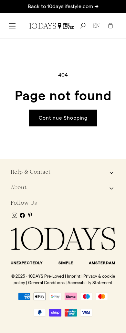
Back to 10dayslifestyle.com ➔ (63, 6)
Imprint (73, 276)
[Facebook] (22, 215)
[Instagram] (14, 215)
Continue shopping (63, 118)
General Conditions (46, 282)
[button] (12, 26)
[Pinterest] (30, 215)
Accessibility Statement (90, 282)
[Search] (82, 26)
